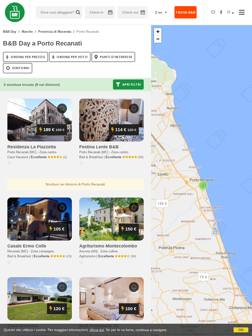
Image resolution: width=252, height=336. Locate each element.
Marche (27, 31)
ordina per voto (72, 57)
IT (229, 12)
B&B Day (9, 31)
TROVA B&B (185, 12)
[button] (203, 185)
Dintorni (20, 68)
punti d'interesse (115, 57)
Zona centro (47, 152)
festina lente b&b (99, 146)
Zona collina (109, 251)
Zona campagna (42, 251)
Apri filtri (131, 84)
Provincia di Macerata (54, 31)
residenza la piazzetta (31, 146)
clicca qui (97, 330)
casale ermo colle (26, 246)
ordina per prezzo (27, 57)
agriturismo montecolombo (108, 246)
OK (241, 330)
